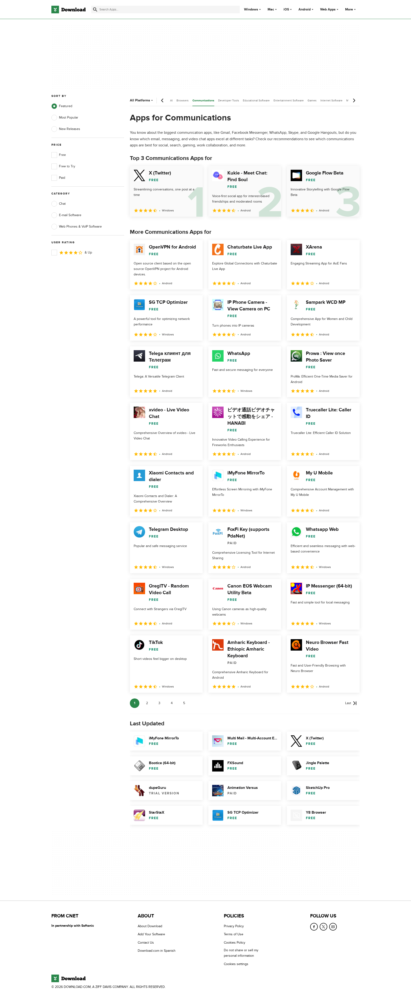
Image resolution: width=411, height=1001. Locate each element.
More (349, 9)
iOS (286, 9)
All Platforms (140, 100)
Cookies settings (236, 964)
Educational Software (256, 100)
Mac (271, 9)
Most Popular (68, 117)
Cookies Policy (234, 943)
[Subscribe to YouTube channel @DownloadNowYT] (333, 927)
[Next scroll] (354, 100)
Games (312, 100)
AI (171, 100)
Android (304, 9)
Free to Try (67, 166)
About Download (150, 926)
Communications (203, 100)
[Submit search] (95, 9)
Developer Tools (228, 100)
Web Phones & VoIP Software (80, 226)
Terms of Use (233, 934)
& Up (88, 252)
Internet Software (331, 100)
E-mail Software (70, 215)
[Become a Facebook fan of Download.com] (314, 927)
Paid (62, 178)
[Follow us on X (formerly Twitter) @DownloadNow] (323, 927)
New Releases (69, 129)
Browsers (182, 100)
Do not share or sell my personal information (241, 953)
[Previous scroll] (162, 100)
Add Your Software (151, 934)
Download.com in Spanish (157, 951)
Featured (65, 106)
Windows (251, 9)
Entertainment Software (289, 100)
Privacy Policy (234, 926)
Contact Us (146, 943)
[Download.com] (68, 9)
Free (62, 155)
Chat (62, 204)
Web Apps (328, 9)
